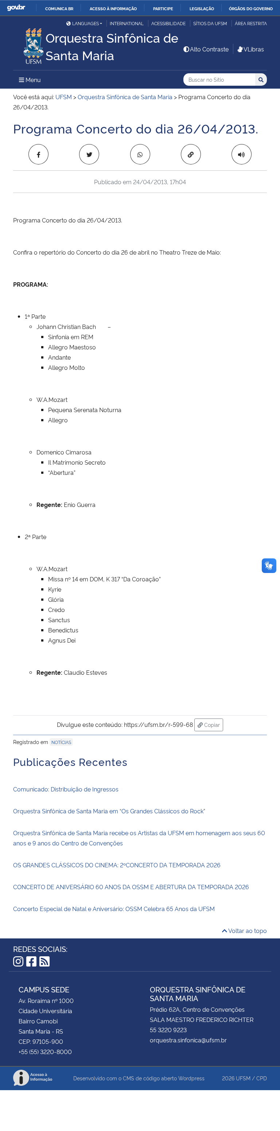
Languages (85, 23)
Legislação (202, 8)
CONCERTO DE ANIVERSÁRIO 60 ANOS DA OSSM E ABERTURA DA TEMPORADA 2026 (131, 887)
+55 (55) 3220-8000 (45, 1051)
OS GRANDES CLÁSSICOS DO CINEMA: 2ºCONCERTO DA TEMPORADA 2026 (117, 865)
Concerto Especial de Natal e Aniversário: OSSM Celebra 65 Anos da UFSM (114, 909)
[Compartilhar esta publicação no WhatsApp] (140, 154)
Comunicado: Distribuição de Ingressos (65, 789)
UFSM (243, 1077)
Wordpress (191, 1077)
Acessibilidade (168, 23)
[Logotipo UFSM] (29, 44)
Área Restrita (251, 23)
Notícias (61, 742)
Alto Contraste (209, 49)
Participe (163, 8)
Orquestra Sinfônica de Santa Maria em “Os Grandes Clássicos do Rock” (109, 811)
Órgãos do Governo (251, 8)
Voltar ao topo (247, 930)
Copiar (213, 724)
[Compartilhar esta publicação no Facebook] (38, 154)
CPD (261, 1077)
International (127, 23)
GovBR (16, 7)
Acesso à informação (113, 8)
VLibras (254, 49)
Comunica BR (59, 8)
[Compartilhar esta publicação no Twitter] (89, 154)
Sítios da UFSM (210, 23)
